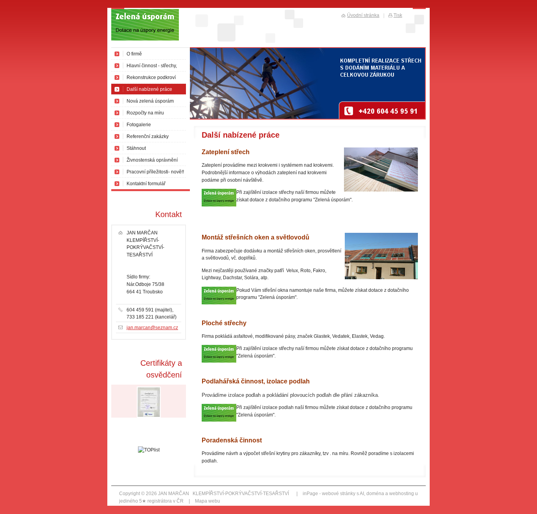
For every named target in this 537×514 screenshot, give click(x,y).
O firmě (134, 54)
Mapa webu (207, 501)
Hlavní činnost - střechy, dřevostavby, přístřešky (152, 67)
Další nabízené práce (149, 89)
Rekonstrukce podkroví (151, 77)
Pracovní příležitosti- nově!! (155, 172)
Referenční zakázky (148, 136)
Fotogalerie (139, 124)
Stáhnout (136, 148)
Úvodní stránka (363, 15)
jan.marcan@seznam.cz (152, 327)
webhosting (401, 493)
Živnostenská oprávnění (152, 160)
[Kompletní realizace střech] (150, 28)
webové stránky (338, 493)
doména (375, 493)
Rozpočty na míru (145, 113)
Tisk (398, 15)
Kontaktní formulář (146, 183)
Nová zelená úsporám (150, 101)
